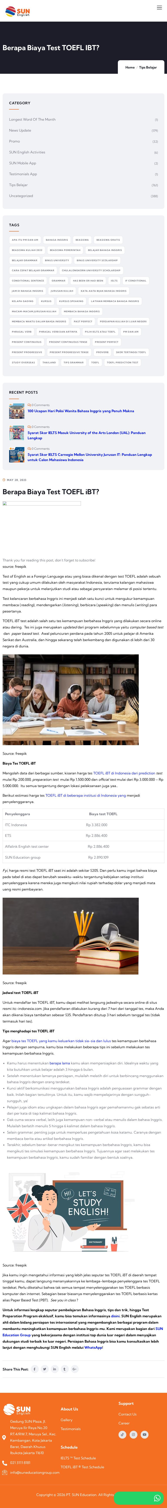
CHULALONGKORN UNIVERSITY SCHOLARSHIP (91, 270)
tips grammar (74, 362)
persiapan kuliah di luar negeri (123, 321)
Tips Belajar (148, 67)
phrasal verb (22, 331)
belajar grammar (24, 260)
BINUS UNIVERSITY (57, 260)
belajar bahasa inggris (105, 250)
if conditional (136, 280)
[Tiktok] (122, 1435)
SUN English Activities (27, 152)
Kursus (46, 301)
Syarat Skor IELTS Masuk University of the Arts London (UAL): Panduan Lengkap (87, 435)
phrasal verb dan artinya (58, 331)
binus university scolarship (97, 260)
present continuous (27, 342)
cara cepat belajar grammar (33, 270)
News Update (20, 130)
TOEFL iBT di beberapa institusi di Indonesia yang (85, 795)
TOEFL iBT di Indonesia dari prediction (124, 773)
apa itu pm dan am (25, 239)
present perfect (107, 342)
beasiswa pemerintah (65, 250)
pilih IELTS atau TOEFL (100, 331)
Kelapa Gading (22, 301)
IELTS (114, 280)
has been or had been (88, 280)
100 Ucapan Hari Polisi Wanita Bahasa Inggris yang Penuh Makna (81, 411)
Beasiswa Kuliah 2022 (27, 250)
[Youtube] (145, 1435)
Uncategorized (21, 196)
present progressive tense (69, 352)
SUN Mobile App (22, 163)
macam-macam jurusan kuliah (34, 311)
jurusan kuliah (62, 291)
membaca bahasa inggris (82, 311)
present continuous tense (68, 342)
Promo (14, 141)
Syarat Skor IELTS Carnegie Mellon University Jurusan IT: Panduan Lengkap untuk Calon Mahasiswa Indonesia (90, 457)
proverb (102, 352)
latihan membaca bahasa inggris (115, 301)
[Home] (18, 1410)
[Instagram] (133, 1435)
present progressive (27, 352)
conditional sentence (28, 280)
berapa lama (60, 1063)
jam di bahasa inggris (27, 291)
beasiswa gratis (108, 239)
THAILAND (49, 362)
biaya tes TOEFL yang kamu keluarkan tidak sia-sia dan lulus (61, 1041)
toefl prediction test (122, 362)
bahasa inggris (57, 239)
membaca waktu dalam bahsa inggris (39, 321)
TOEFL (95, 362)
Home (130, 67)
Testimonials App (23, 174)
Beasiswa (82, 239)
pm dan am (131, 331)
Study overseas (23, 362)
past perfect (83, 321)
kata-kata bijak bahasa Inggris (104, 291)
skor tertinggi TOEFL (131, 352)
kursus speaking (71, 301)
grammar (58, 280)
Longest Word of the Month (32, 119)
